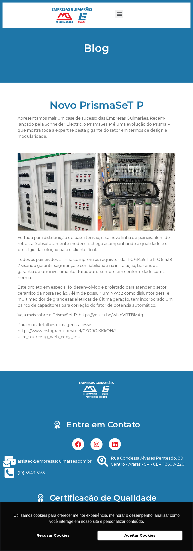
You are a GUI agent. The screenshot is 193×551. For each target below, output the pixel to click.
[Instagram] (96, 444)
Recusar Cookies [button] (53, 535)
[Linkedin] (115, 444)
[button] (119, 14)
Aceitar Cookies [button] (140, 535)
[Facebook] (78, 444)
